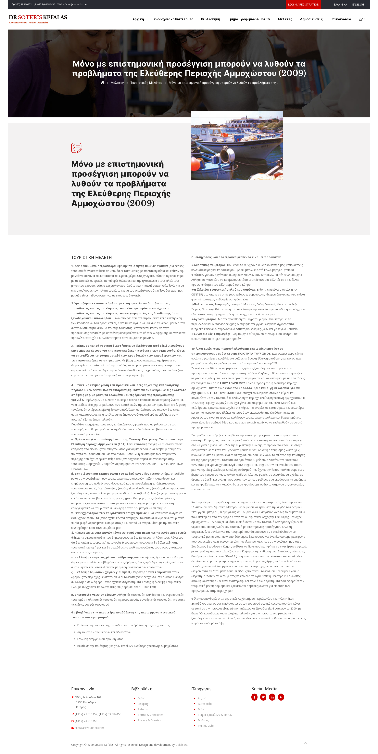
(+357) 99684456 (46, 4)
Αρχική (202, 698)
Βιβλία (142, 698)
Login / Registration (303, 4)
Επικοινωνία (206, 726)
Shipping (143, 704)
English (358, 4)
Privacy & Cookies (149, 720)
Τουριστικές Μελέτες (146, 83)
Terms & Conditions (150, 715)
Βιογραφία (205, 704)
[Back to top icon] (305, 742)
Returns (143, 709)
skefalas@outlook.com (73, 4)
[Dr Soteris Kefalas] (41, 19)
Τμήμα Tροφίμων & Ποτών (215, 715)
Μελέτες (117, 83)
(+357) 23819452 (22, 4)
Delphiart (181, 745)
